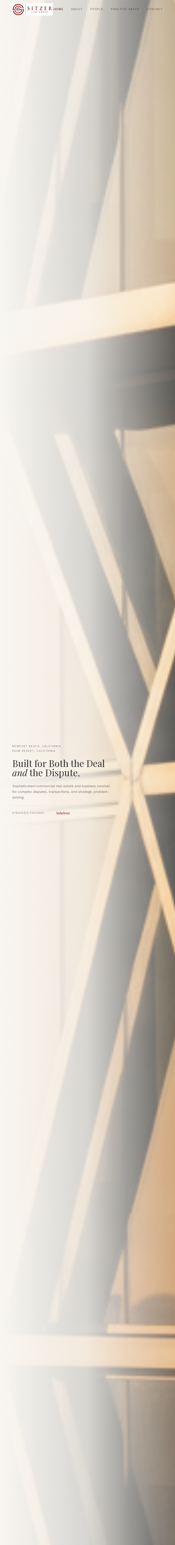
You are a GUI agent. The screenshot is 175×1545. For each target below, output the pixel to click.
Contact (155, 9)
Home (58, 9)
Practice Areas (125, 9)
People (96, 9)
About (77, 9)
